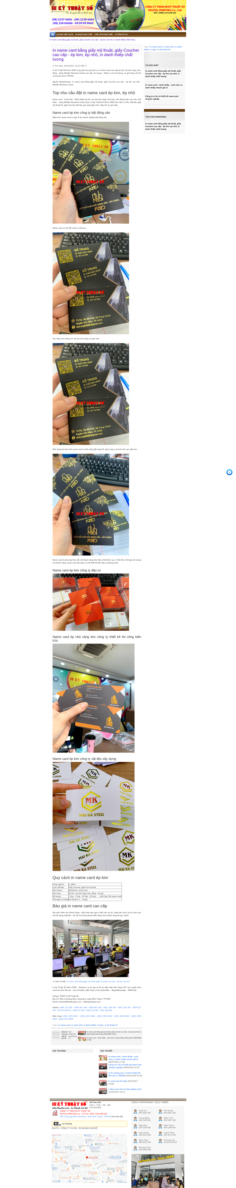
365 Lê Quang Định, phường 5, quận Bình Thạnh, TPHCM (85, 1116)
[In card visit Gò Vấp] (103, 1083)
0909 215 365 (66, 1007)
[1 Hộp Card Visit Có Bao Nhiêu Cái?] (103, 1091)
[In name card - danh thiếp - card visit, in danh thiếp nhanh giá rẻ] (82, 1040)
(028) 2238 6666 (70, 1016)
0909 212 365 (79, 1010)
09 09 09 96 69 (64, 1010)
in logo (100, 1025)
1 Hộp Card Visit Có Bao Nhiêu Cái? (125, 1089)
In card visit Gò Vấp (117, 1081)
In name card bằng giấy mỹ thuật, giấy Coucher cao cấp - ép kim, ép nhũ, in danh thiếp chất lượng (92, 40)
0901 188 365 (106, 1010)
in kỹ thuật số (111, 1025)
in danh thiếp (89, 1025)
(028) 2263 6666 (104, 1016)
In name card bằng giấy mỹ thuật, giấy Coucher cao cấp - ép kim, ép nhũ (98, 981)
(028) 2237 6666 (66, 1019)
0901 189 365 (110, 1007)
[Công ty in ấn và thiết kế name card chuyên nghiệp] (103, 1066)
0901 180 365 (124, 1007)
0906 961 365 (80, 1007)
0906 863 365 (95, 1007)
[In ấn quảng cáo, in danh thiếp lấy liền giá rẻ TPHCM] (103, 1075)
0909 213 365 (92, 1010)
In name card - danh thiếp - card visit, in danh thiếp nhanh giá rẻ (110, 1038)
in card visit (76, 1025)
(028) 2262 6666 (87, 1016)
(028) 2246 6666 (121, 1016)
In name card (64, 1025)
